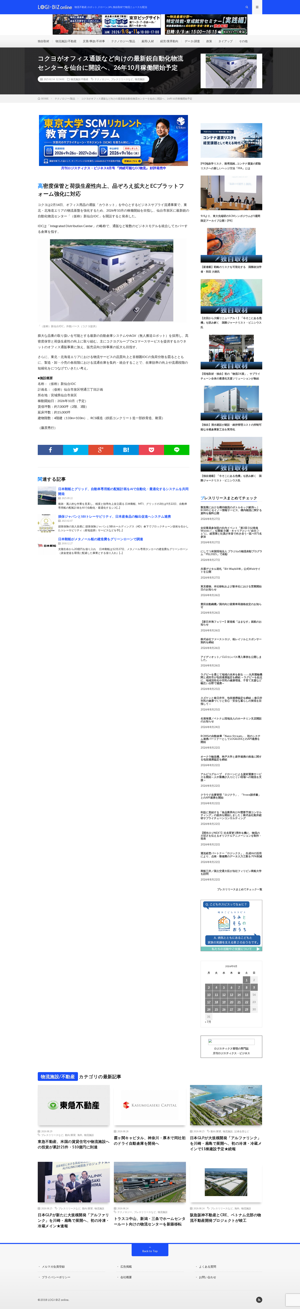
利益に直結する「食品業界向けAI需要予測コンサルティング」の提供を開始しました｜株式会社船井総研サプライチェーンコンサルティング (231, 815)
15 (246, 994)
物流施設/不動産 (66, 41)
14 (239, 994)
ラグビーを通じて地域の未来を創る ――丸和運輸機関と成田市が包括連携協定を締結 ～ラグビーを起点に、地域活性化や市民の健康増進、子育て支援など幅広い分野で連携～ (231, 679)
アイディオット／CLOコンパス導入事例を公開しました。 (231, 658)
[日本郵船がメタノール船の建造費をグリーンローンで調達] (47, 546)
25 (216, 1009)
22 (246, 1002)
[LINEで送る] (176, 450)
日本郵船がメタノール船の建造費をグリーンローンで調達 (100, 539)
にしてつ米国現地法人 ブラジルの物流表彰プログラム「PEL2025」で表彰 (231, 553)
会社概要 (126, 1277)
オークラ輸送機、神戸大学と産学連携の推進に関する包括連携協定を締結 (231, 758)
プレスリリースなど (122, 79)
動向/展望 (70, 1135)
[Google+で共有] (101, 450)
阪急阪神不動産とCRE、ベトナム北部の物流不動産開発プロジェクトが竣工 (225, 1218)
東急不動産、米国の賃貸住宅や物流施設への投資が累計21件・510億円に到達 (74, 1144)
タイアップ (225, 41)
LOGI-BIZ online (58, 1299)
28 (239, 1009)
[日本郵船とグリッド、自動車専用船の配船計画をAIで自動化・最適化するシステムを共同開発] (47, 495)
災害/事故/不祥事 (94, 41)
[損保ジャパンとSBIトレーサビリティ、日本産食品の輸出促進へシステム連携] (47, 523)
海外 (79, 1135)
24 (208, 1009)
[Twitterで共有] (75, 450)
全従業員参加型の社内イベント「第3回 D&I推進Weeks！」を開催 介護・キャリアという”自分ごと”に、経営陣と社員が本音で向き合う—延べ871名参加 (231, 532)
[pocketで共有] (151, 450)
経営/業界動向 (169, 41)
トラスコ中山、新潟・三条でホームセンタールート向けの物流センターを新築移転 (150, 1221)
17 (208, 1002)
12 (224, 994)
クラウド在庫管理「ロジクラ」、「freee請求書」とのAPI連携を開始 (231, 796)
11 (216, 994)
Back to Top (150, 1251)
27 (231, 1009)
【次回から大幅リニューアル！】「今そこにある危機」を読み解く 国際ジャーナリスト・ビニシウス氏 (231, 322)
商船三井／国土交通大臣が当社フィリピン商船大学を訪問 (231, 872)
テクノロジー (101, 79)
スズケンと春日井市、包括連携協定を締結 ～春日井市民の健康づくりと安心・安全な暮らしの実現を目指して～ (231, 700)
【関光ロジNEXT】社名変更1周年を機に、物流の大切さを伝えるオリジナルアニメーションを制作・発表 (231, 835)
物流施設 (140, 79)
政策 (209, 41)
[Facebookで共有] (50, 450)
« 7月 (208, 1021)
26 (224, 1009)
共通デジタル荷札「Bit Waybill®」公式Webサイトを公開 (230, 570)
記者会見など (241, 1131)
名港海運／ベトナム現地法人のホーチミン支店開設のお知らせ (231, 720)
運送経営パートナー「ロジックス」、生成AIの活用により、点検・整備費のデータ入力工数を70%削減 (231, 855)
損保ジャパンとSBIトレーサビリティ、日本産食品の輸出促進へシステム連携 (114, 516)
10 (208, 994)
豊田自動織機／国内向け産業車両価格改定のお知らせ (231, 605)
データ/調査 (192, 41)
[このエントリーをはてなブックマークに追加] (126, 450)
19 (224, 1002)
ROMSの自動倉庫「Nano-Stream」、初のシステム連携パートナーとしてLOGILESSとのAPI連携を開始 (230, 738)
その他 (243, 41)
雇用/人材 (147, 41)
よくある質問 (207, 1266)
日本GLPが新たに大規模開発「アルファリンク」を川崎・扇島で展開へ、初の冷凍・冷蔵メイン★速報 (74, 1220)
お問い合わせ (207, 1277)
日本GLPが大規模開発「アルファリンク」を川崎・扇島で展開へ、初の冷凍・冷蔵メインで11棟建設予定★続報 (226, 1143)
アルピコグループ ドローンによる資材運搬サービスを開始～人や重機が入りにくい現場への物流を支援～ (231, 777)
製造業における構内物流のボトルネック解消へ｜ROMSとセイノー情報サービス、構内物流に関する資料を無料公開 (231, 510)
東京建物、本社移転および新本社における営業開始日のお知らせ (231, 588)
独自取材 (43, 41)
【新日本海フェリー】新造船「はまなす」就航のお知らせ (231, 623)
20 (231, 1002)
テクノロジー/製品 (123, 41)
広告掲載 (126, 1266)
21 (239, 1002)
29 (246, 1009)
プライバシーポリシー (56, 1277)
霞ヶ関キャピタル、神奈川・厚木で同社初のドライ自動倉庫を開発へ (150, 1141)
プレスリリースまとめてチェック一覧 (239, 889)
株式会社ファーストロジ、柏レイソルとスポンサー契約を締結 (231, 640)
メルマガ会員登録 (53, 1266)
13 (231, 994)
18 (216, 1002)
